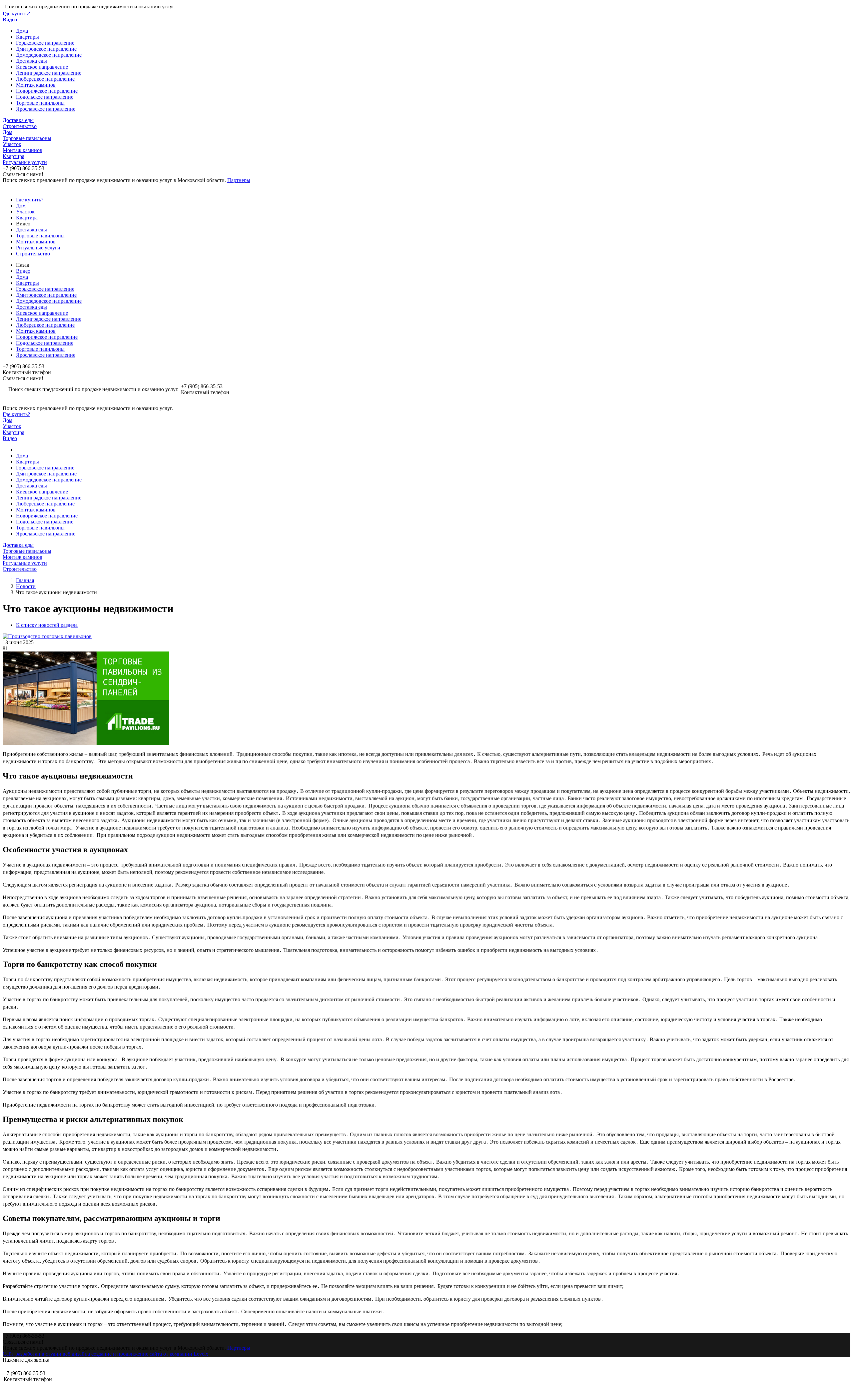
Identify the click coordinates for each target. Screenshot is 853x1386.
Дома (22, 31)
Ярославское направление (45, 109)
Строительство (20, 126)
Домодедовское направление (49, 55)
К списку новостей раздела (47, 625)
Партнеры (238, 180)
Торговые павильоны (40, 103)
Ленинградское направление (48, 73)
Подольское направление (44, 97)
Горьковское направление (45, 43)
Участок (12, 144)
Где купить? (16, 13)
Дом (7, 132)
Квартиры (27, 37)
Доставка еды (31, 61)
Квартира (13, 156)
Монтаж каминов (36, 85)
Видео (10, 19)
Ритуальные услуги (25, 162)
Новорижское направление (47, 91)
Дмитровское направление (46, 49)
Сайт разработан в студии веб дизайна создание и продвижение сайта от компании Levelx (105, 1354)
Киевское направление (42, 67)
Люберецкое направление (45, 79)
